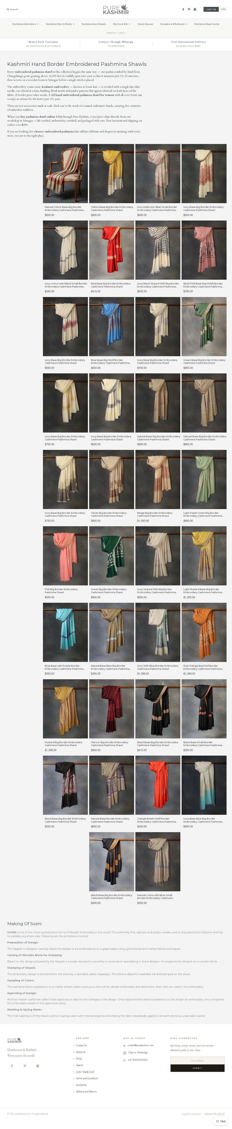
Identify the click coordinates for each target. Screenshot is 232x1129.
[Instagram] (195, 9)
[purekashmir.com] (116, 5)
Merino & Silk (121, 24)
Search (79, 1065)
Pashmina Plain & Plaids (60, 24)
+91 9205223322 (138, 1060)
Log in (122, 32)
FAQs (79, 1058)
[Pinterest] (189, 9)
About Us (81, 1052)
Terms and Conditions (87, 1078)
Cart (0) (211, 9)
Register (112, 32)
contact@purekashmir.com (141, 1045)
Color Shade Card (85, 1072)
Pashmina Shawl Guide (206, 24)
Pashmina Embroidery (26, 24)
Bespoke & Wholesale (174, 24)
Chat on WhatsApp (138, 1052)
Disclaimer (81, 1085)
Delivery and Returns (86, 1091)
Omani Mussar (146, 24)
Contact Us (81, 1045)
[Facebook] (183, 9)
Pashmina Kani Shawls (94, 24)
